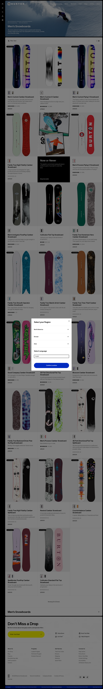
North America (38, 329)
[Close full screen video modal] (69, 321)
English (37, 356)
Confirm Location (51, 365)
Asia (35, 343)
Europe (36, 336)
